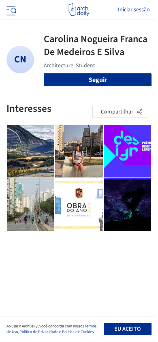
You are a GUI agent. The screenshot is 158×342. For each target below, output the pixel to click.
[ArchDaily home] (78, 9)
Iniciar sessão (134, 10)
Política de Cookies (78, 332)
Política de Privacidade (38, 332)
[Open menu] (10, 9)
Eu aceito (127, 329)
